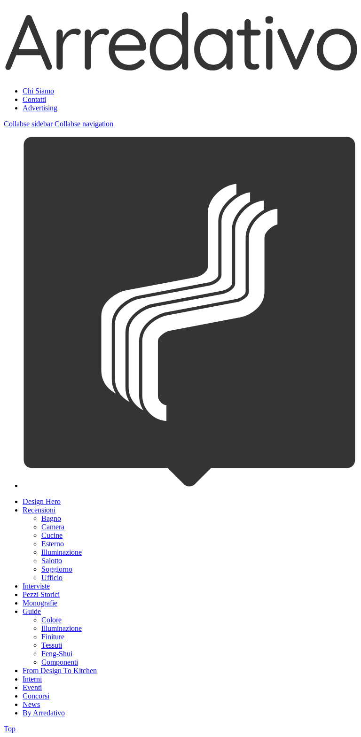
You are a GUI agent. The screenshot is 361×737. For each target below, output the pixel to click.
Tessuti (51, 645)
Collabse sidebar (28, 124)
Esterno (52, 544)
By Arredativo (44, 713)
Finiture (52, 637)
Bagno (51, 518)
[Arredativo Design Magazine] (180, 67)
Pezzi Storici (41, 594)
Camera (52, 527)
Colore (51, 620)
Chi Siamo (38, 91)
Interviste (36, 586)
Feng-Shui (56, 654)
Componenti (59, 662)
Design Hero (42, 501)
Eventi (32, 687)
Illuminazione (61, 552)
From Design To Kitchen (60, 671)
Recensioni (39, 510)
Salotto (51, 561)
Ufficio (52, 578)
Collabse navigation (84, 124)
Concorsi (36, 696)
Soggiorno (56, 569)
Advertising (40, 108)
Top (10, 729)
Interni (32, 679)
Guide (32, 611)
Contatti (34, 99)
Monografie (40, 603)
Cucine (52, 535)
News (31, 704)
